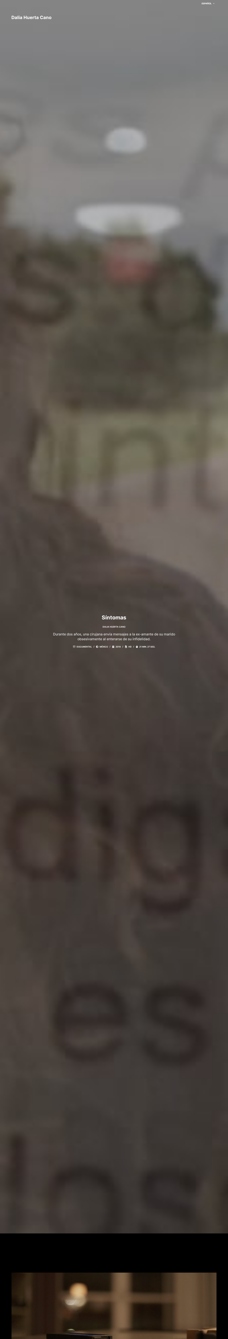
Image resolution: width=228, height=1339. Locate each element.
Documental (84, 646)
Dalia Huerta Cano (31, 17)
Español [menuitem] (207, 3)
